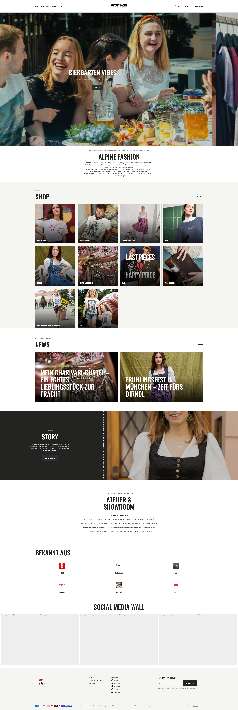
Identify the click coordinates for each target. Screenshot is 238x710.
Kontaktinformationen (136, 706)
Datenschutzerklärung (99, 706)
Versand (122, 706)
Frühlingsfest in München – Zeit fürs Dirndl (154, 386)
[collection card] (55, 223)
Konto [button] (187, 6)
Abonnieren (189, 683)
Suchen (180, 6)
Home (37, 6)
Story (48, 6)
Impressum (151, 706)
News (54, 6)
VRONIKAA (195, 706)
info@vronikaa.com (146, 531)
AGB (112, 706)
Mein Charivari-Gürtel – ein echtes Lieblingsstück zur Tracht (75, 383)
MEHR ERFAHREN (48, 458)
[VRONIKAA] (119, 6)
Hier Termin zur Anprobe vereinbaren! (118, 87)
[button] (116, 142)
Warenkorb (199, 6)
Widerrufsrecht (83, 706)
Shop (42, 6)
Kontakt (60, 6)
